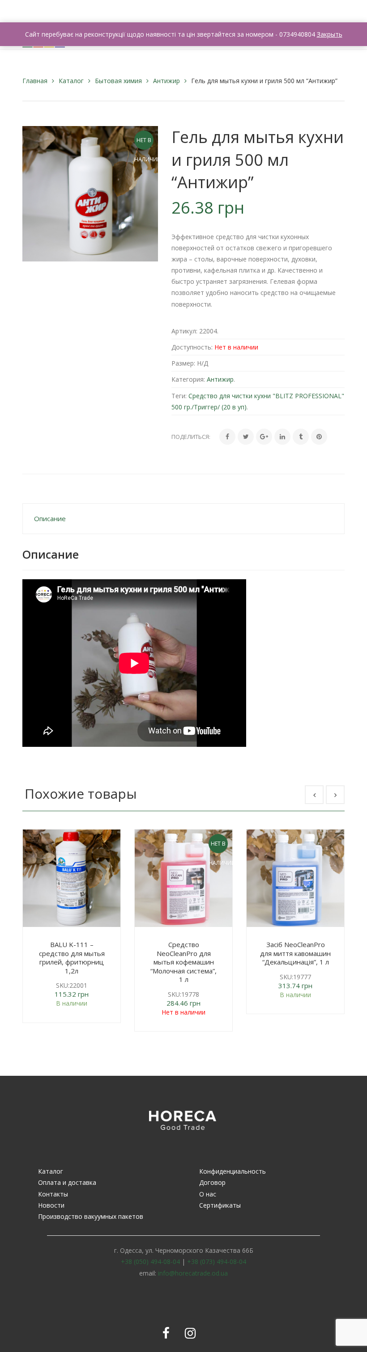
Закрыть (329, 34)
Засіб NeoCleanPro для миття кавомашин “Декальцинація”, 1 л (295, 953)
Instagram (190, 1333)
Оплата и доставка (67, 1182)
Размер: (183, 363)
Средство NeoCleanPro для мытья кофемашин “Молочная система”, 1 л (183, 962)
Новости (51, 1205)
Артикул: (184, 331)
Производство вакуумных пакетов (90, 1216)
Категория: (188, 379)
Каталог (71, 80)
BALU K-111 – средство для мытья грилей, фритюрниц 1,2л (72, 957)
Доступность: (192, 347)
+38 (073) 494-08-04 (216, 1261)
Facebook (166, 1333)
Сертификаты (220, 1205)
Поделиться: (190, 437)
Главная (34, 80)
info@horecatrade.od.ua (193, 1273)
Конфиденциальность (232, 1171)
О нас (207, 1194)
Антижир (166, 80)
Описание (50, 518)
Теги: (179, 396)
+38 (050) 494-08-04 (150, 1261)
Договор (212, 1182)
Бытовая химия (118, 80)
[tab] (183, 519)
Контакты (53, 1194)
